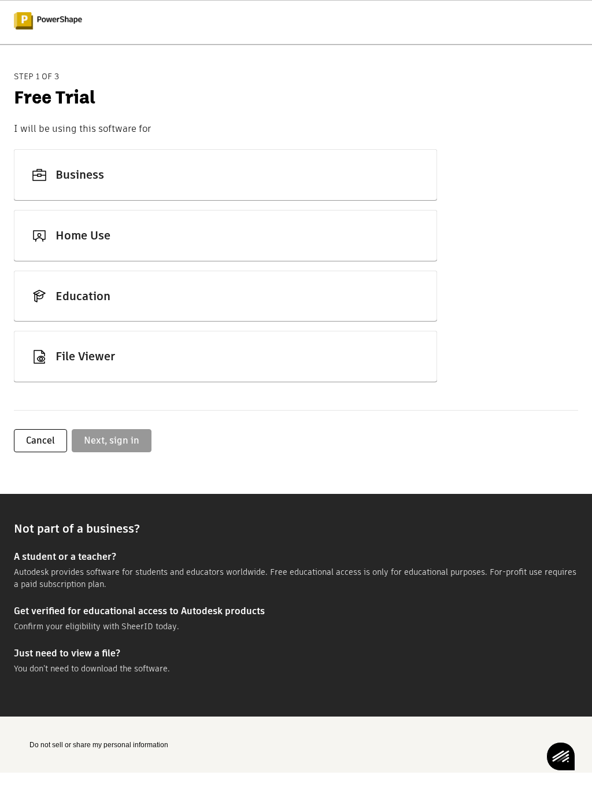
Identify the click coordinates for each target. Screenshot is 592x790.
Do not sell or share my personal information (98, 745)
